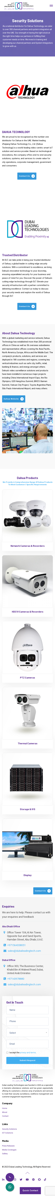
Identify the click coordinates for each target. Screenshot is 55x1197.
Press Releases (8, 1146)
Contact (5, 1116)
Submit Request (27, 1060)
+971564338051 (16, 945)
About (4, 1112)
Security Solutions (9, 1129)
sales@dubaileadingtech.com (24, 950)
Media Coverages (9, 1150)
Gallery (5, 1154)
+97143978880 (15, 978)
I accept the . (22, 1053)
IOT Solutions (7, 1133)
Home (4, 1108)
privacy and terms (28, 1052)
